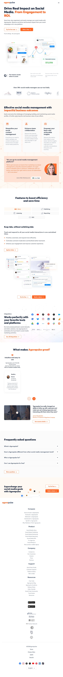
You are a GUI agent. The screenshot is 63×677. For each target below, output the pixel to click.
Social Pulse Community (31, 591)
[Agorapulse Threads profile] (27, 663)
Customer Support (31, 569)
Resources (31, 595)
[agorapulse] (7, 2)
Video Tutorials (31, 589)
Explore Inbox (10, 250)
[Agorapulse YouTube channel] (33, 663)
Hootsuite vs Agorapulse (31, 514)
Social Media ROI (31, 538)
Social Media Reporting (31, 536)
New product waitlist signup (31, 544)
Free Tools (31, 581)
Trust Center (31, 593)
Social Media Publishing (31, 532)
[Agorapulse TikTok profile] (43, 663)
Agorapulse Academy (31, 585)
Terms (31, 649)
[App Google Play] (31, 602)
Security (31, 657)
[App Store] (31, 606)
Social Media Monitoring (31, 534)
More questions (10, 472)
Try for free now (10, 29)
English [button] (30, 668)
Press (31, 558)
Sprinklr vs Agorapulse (31, 521)
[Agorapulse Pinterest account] (36, 663)
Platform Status (31, 571)
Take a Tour (25, 29)
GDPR (31, 654)
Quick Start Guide (31, 567)
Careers (31, 556)
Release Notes (31, 587)
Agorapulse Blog (31, 583)
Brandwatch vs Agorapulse (32, 518)
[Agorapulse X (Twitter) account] (30, 663)
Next (34, 398)
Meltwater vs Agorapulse (31, 516)
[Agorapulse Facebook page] (20, 663)
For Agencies (31, 540)
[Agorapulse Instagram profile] (23, 663)
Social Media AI (31, 542)
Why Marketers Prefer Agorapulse (31, 523)
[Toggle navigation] (60, 2)
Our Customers (32, 554)
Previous (29, 398)
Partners (31, 560)
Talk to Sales (31, 573)
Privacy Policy (31, 652)
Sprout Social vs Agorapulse (31, 512)
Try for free (23, 297)
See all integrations (11, 337)
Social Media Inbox (32, 530)
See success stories (40, 421)
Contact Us (31, 552)
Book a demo (38, 297)
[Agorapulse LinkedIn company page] (40, 663)
